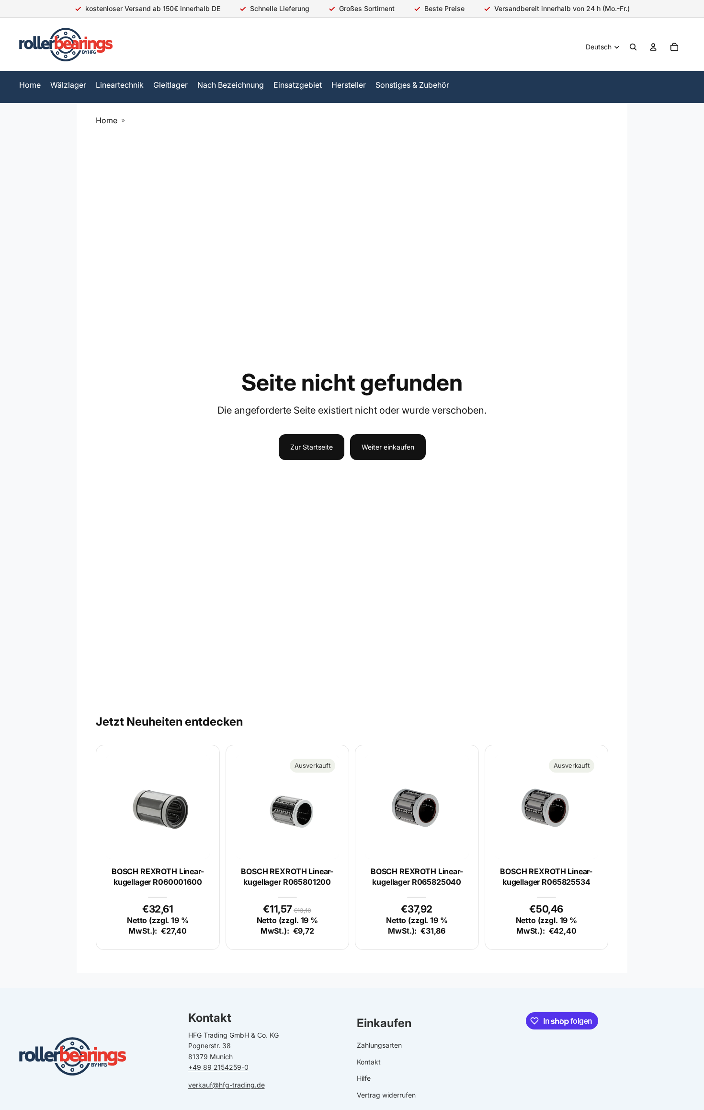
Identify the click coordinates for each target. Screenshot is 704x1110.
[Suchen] (633, 47)
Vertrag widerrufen (386, 1095)
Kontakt (369, 1062)
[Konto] (653, 47)
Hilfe (364, 1079)
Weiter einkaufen (388, 447)
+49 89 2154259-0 (218, 1068)
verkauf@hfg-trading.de (226, 1085)
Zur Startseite (311, 447)
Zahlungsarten (379, 1045)
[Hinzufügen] (195, 844)
